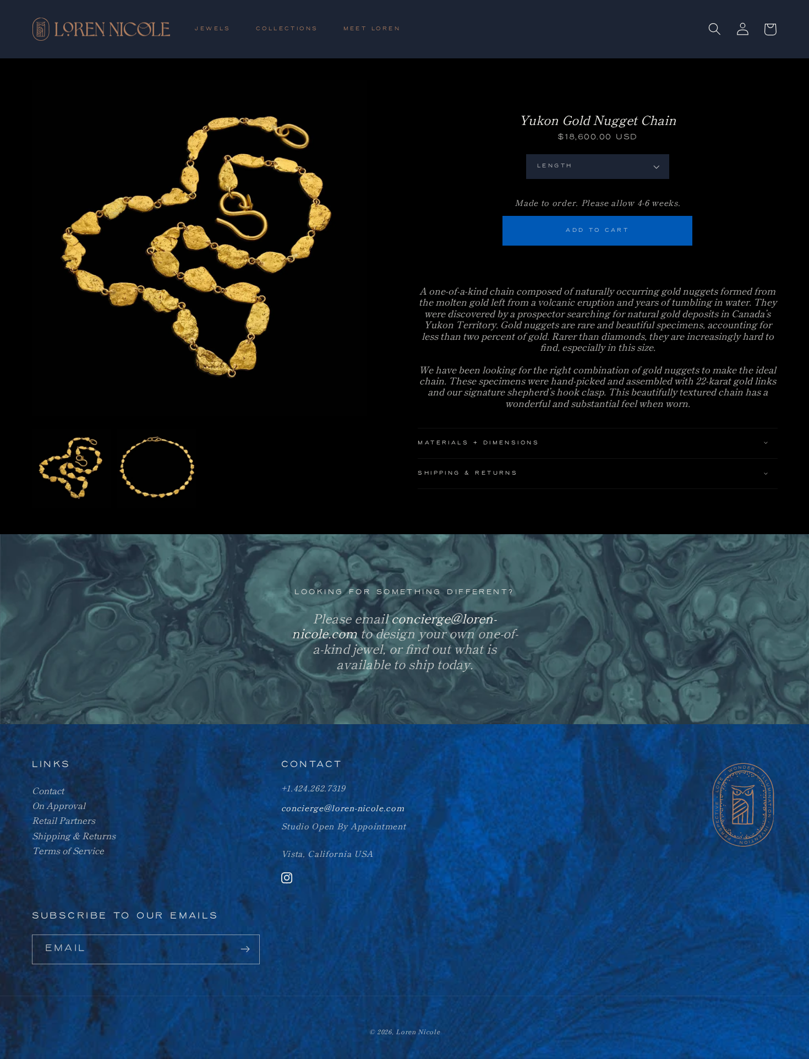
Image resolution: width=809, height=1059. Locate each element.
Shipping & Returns (74, 835)
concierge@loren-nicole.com (342, 807)
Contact (48, 790)
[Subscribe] (245, 949)
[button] (217, 29)
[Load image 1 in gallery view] (71, 468)
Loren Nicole (418, 1031)
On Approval (58, 805)
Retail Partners (63, 820)
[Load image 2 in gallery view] (156, 468)
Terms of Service (68, 850)
